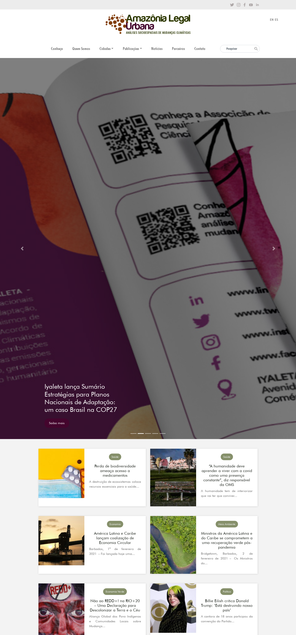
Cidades (105, 48)
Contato (199, 48)
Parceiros (178, 48)
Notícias (156, 48)
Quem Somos (81, 48)
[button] (22, 248)
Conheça (57, 48)
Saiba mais (57, 423)
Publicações (131, 48)
